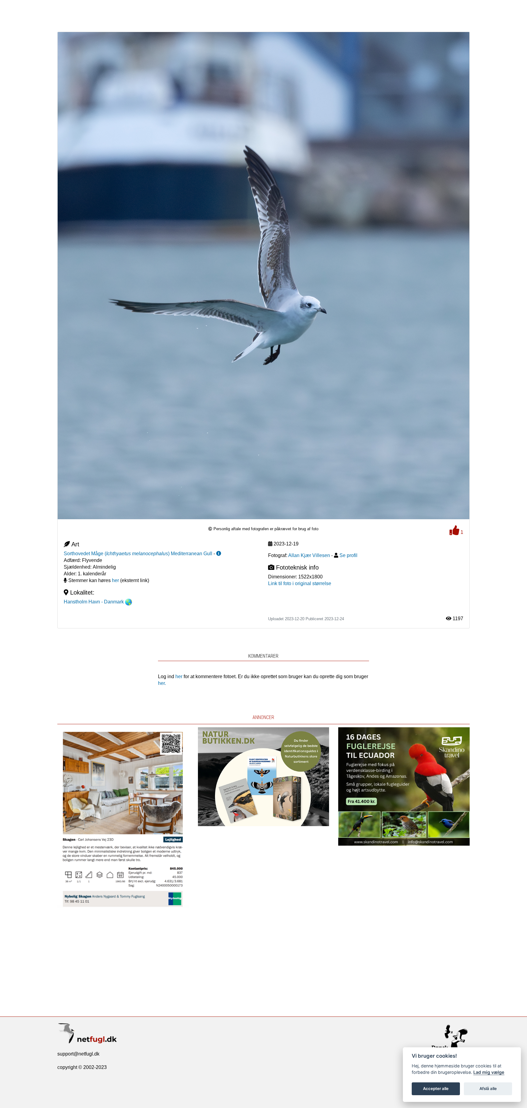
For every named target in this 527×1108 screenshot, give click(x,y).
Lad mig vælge (488, 1072)
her (115, 580)
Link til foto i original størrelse (299, 583)
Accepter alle (436, 1088)
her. (162, 683)
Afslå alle (488, 1088)
